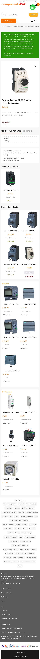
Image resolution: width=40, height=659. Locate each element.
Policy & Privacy (6, 614)
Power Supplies (13, 541)
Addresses (4, 597)
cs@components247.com (14, 628)
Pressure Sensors (25, 541)
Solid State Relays (19, 557)
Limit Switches (8, 528)
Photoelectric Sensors (10, 537)
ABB (4, 504)
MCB (19, 528)
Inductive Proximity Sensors (11, 524)
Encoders (21, 512)
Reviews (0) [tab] (28, 131)
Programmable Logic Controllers (13, 549)
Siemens (31, 553)
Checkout (4, 610)
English (24, 1)
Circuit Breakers (15, 153)
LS (15, 528)
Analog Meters (12, 504)
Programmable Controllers (20, 545)
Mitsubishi (32, 528)
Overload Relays (26, 533)
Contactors (8, 508)
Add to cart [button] (9, 311)
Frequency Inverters (27, 516)
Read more (29, 273)
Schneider (21, 158)
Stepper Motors (31, 557)
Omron (17, 533)
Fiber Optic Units (7, 516)
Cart (2, 606)
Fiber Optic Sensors (32, 512)
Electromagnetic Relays (9, 512)
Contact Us (5, 624)
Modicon (10, 533)
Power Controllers (30, 537)
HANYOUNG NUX (24, 520)
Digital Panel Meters (28, 508)
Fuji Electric (13, 520)
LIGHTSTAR (33, 524)
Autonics (21, 504)
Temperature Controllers (27, 561)
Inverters (25, 524)
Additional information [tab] (11, 131)
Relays (17, 553)
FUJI (36, 516)
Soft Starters (7, 557)
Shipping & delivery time (9, 618)
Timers (20, 566)
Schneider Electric (14, 160)
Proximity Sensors (30, 549)
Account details (6, 593)
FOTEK (16, 516)
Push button (9, 553)
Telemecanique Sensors (11, 561)
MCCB (25, 528)
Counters (17, 508)
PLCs (20, 537)
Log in (3, 601)
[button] (35, 66)
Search (33, 15)
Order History (5, 589)
